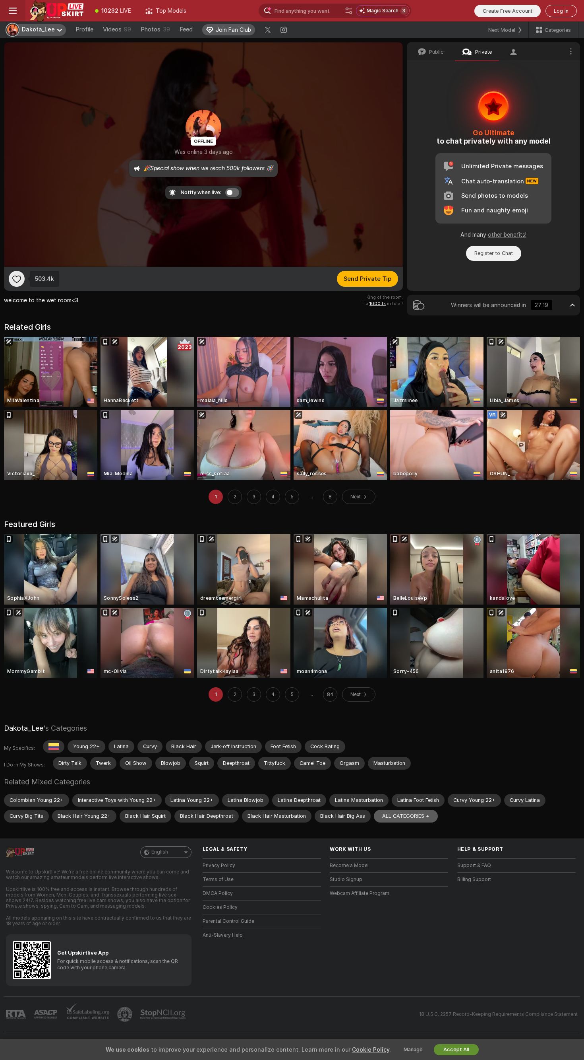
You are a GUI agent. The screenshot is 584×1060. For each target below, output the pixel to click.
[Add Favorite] (17, 279)
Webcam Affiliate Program (359, 893)
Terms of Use (218, 879)
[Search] (348, 10)
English (159, 852)
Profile (84, 29)
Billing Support (474, 879)
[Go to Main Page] (56, 10)
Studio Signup (346, 879)
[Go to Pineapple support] (125, 1014)
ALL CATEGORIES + (405, 816)
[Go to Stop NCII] (163, 1014)
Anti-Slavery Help (223, 935)
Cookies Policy (220, 907)
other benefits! (507, 234)
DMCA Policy (218, 893)
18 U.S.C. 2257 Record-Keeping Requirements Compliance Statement (498, 1014)
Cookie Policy (370, 1049)
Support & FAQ (474, 865)
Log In (561, 11)
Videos (117, 29)
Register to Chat (493, 253)
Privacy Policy (219, 865)
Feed (186, 29)
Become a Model (349, 865)
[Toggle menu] (12, 10)
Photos (155, 29)
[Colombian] (53, 746)
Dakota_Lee (23, 728)
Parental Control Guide (228, 921)
